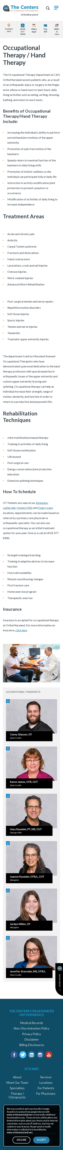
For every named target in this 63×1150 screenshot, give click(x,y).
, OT (21, 734)
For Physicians (45, 1093)
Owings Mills (25, 507)
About (17, 1077)
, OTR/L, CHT (27, 876)
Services (46, 1077)
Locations (45, 1082)
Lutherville (9, 507)
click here (21, 630)
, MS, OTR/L (28, 971)
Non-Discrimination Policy (31, 1028)
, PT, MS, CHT (26, 829)
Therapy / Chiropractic (17, 1095)
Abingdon (42, 502)
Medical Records (31, 1023)
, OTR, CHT (24, 781)
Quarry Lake (45, 507)
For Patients (45, 1088)
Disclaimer (31, 1039)
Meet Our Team (17, 1082)
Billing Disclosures (31, 1045)
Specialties (17, 1088)
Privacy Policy (31, 1034)
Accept (41, 1140)
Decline (21, 1140)
